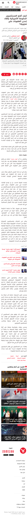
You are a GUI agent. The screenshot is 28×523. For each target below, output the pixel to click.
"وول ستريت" (14, 159)
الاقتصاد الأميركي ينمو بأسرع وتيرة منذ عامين (12, 265)
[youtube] (8, 451)
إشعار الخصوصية (21, 464)
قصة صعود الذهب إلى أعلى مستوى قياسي (16, 385)
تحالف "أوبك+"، (13, 99)
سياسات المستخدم (20, 461)
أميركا (17, 356)
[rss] (3, 451)
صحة (24, 501)
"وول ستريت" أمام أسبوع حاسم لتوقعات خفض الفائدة (11, 271)
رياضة (23, 498)
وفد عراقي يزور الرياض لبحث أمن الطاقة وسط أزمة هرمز (14, 420)
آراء (12, 7)
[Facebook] (13, 451)
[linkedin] (6, 451)
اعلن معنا (23, 472)
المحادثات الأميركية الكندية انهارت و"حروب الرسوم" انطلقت (15, 402)
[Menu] (3, 2)
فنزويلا (12, 356)
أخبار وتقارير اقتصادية (22, 372)
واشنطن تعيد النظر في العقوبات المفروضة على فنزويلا (11, 258)
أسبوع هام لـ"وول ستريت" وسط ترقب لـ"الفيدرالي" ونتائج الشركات (11, 251)
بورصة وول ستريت (21, 360)
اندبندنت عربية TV (21, 507)
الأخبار (24, 7)
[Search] (8, 2)
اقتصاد (7, 7)
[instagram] (9, 451)
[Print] (14, 74)
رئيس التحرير (22, 466)
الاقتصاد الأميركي (11, 358)
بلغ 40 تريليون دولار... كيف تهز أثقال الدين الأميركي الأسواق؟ (15, 438)
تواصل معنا (22, 469)
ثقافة (23, 490)
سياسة (18, 7)
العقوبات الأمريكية (21, 358)
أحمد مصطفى (15, 36)
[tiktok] (4, 451)
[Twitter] (11, 451)
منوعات (23, 495)
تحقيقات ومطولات (20, 504)
